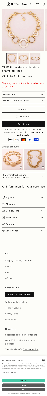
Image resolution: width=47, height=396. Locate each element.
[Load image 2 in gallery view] (23, 58)
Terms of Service (13, 308)
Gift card (9, 278)
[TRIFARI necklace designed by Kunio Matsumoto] (12, 159)
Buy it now (23, 124)
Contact (9, 266)
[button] (3, 4)
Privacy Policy (11, 314)
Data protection (30, 349)
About (8, 272)
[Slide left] (3, 59)
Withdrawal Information (16, 302)
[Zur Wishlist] (20, 167)
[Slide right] (44, 59)
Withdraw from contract (19, 294)
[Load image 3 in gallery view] (35, 58)
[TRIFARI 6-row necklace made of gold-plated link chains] (34, 159)
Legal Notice (11, 319)
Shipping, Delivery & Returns (18, 260)
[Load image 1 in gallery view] (11, 58)
